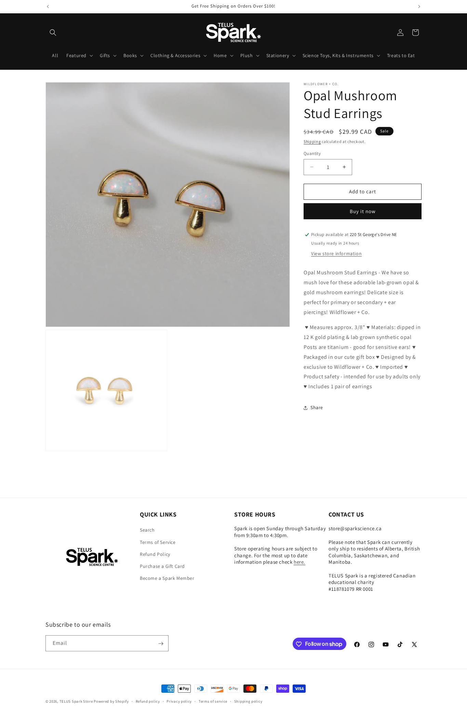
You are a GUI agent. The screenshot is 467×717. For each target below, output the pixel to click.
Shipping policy (248, 701)
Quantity (312, 153)
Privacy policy (179, 701)
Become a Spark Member (167, 578)
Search (147, 530)
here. (299, 562)
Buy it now (363, 211)
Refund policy (148, 701)
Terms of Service (158, 542)
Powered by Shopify (111, 701)
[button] (53, 32)
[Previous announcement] (47, 6)
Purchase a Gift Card (162, 566)
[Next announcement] (419, 6)
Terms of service (213, 701)
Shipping (312, 141)
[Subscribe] (160, 644)
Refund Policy (155, 554)
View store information (336, 253)
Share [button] (316, 407)
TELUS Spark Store (76, 701)
